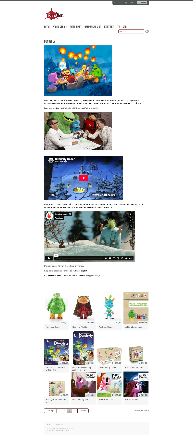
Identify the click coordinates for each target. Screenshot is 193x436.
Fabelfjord (69, 266)
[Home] (54, 20)
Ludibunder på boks (107, 367)
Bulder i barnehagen (134, 327)
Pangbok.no (56, 428)
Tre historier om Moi (134, 367)
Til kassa (142, 2)
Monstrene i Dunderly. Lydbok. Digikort (82, 368)
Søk (48, 424)
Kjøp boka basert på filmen (56, 271)
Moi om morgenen (80, 399)
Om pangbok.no (92, 27)
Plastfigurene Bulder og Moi (56, 400)
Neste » (83, 410)
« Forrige (50, 410)
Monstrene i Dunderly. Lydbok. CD (55, 368)
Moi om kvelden (132, 399)
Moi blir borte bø (105, 399)
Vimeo (80, 266)
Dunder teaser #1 (52, 266)
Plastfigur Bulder (105, 327)
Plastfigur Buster (53, 327)
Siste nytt (76, 27)
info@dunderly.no (94, 276)
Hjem (47, 27)
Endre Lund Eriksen (72, 108)
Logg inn (117, 2)
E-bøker (122, 27)
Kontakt (109, 27)
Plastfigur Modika (79, 327)
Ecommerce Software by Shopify (58, 430)
